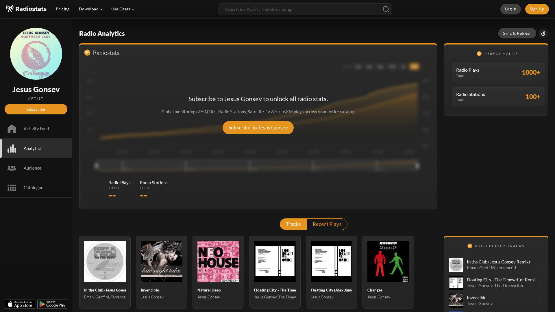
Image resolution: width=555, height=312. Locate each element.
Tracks (293, 224)
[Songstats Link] (543, 33)
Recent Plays (327, 224)
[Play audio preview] (456, 265)
